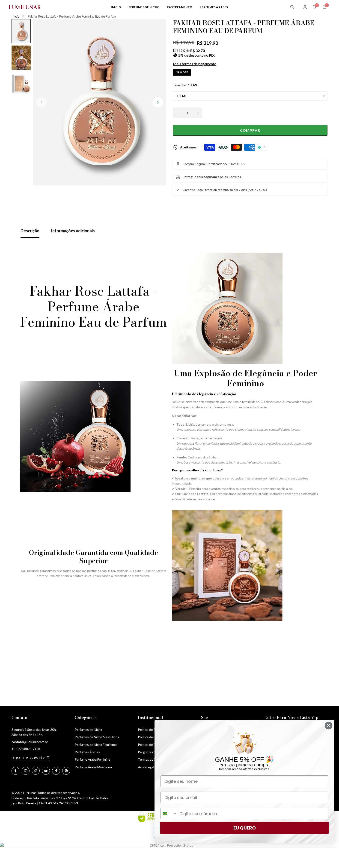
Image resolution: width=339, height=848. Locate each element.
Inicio (15, 16)
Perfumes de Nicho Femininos (96, 745)
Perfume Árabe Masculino (93, 767)
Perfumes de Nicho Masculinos (97, 737)
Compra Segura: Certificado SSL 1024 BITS (214, 164)
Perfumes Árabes (87, 752)
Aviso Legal (146, 767)
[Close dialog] (328, 726)
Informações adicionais (73, 230)
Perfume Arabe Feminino (92, 759)
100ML (182, 96)
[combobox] (169, 813)
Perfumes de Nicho (88, 729)
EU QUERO (244, 828)
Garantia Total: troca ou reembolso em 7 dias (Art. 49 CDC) (225, 190)
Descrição (30, 230)
